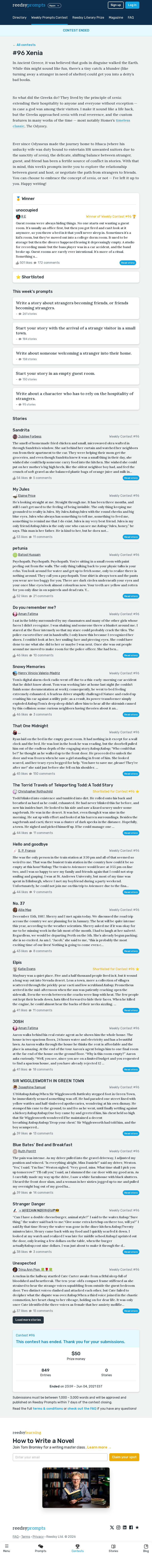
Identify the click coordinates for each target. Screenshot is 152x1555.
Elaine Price (26, 496)
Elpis (17, 962)
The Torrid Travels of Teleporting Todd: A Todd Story (63, 785)
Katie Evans (26, 969)
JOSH (18, 1021)
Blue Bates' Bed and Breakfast (42, 1144)
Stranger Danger (29, 1204)
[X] (112, 1527)
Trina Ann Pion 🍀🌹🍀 (35, 1269)
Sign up (116, 5)
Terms (25, 1537)
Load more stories (28, 1320)
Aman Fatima (28, 614)
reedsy (29, 5)
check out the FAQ (81, 1408)
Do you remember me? (34, 607)
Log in (132, 5)
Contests (78, 1551)
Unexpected (24, 1263)
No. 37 (19, 903)
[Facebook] (131, 1527)
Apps (52, 5)
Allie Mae (24, 910)
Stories (113, 1551)
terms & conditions (48, 1408)
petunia (20, 548)
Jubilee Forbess (29, 436)
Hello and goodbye (30, 844)
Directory (20, 17)
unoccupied (27, 210)
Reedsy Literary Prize (88, 17)
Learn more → (99, 1447)
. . (19, 732)
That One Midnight (30, 725)
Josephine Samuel (32, 1087)
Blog (146, 1551)
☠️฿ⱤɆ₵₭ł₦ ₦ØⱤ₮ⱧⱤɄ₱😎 (38, 1210)
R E (23, 216)
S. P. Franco (26, 851)
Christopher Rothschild (35, 791)
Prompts (40, 1551)
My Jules (21, 489)
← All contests (24, 45)
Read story (128, 262)
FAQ (131, 17)
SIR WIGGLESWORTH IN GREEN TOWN (48, 1080)
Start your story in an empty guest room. (55, 373)
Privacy (38, 1537)
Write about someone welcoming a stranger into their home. (74, 353)
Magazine (116, 17)
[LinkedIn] (124, 1527)
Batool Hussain (29, 555)
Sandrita (21, 430)
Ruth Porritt (27, 1151)
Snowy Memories (29, 666)
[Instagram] (118, 1527)
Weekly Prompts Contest (49, 17)
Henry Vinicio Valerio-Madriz (39, 673)
